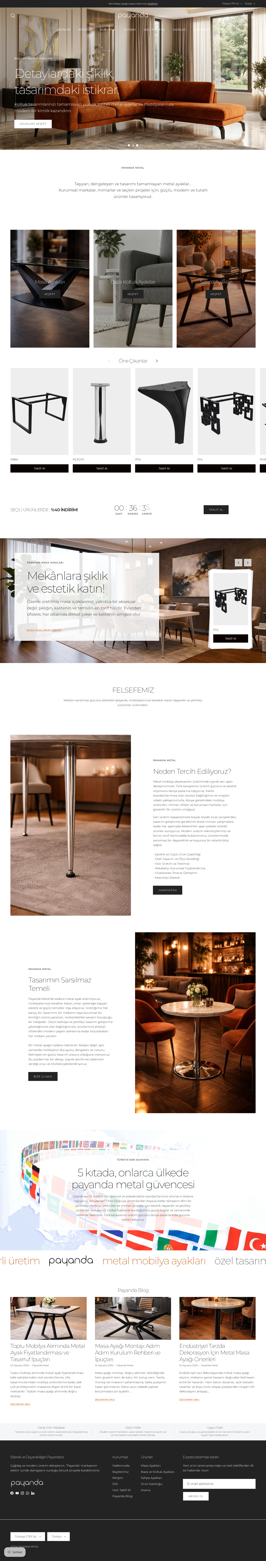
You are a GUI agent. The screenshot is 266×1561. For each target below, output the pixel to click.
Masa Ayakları (151, 1465)
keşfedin (152, 3)
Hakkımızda (120, 1465)
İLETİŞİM (129, 29)
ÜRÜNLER (63, 29)
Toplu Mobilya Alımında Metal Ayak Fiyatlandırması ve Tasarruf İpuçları (47, 1352)
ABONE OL (195, 1496)
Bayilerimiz (120, 1472)
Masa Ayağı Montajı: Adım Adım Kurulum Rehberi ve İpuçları (127, 1352)
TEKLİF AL (216, 509)
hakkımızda (167, 890)
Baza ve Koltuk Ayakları (158, 1472)
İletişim (117, 1478)
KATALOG (179, 29)
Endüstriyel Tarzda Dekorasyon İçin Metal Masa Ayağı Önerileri (214, 1352)
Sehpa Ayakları (151, 1478)
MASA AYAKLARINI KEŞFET (44, 630)
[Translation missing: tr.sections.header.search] (12, 15)
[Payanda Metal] (133, 16)
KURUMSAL (108, 29)
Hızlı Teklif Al (121, 1490)
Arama (145, 1490)
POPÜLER (85, 29)
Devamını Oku (20, 1404)
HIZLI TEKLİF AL (154, 29)
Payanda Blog (133, 1290)
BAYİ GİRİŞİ (201, 29)
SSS (115, 1484)
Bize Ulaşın (43, 1076)
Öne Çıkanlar (133, 361)
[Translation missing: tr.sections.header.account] (243, 15)
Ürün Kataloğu (151, 1484)
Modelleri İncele (34, 120)
